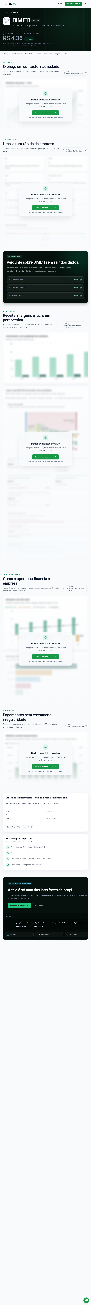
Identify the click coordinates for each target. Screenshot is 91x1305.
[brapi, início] (14, 4)
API (66, 54)
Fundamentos (17, 54)
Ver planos (39, 906)
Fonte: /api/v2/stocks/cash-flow (76, 588)
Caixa (39, 54)
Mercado (6, 12)
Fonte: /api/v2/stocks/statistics (73, 150)
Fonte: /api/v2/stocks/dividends (75, 725)
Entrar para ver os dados (44, 113)
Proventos (48, 54)
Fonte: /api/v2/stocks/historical (74, 73)
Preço (6, 54)
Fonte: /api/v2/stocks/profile (20, 827)
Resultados (29, 54)
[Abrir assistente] (86, 1300)
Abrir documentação (18, 906)
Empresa (58, 54)
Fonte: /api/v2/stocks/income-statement (73, 325)
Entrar (59, 4)
